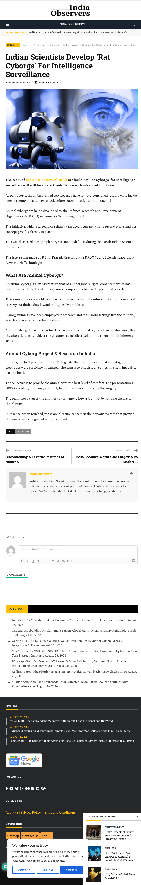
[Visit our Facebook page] (7, 788)
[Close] (137, 816)
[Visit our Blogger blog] (32, 788)
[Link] (63, 561)
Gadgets (12, 45)
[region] (47, 858)
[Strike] (37, 561)
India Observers (19, 82)
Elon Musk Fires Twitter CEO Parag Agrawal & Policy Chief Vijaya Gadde (120, 856)
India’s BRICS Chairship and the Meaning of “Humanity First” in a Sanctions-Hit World (69, 620)
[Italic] (27, 561)
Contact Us (30, 836)
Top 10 (47, 836)
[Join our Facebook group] (43, 788)
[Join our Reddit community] (37, 788)
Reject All (47, 869)
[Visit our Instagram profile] (22, 788)
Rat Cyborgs (23, 431)
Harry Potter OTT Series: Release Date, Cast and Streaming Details (119, 835)
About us (12, 812)
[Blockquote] (53, 561)
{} (68, 561)
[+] (73, 561)
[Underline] (32, 561)
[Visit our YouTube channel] (11, 788)
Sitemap (13, 836)
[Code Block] (58, 561)
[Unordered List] (48, 561)
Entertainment (114, 827)
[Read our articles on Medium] (27, 788)
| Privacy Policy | (31, 812)
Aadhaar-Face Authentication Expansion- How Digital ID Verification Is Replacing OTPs (69, 672)
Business (110, 848)
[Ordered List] (43, 561)
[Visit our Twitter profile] (17, 788)
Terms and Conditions (59, 812)
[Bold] (22, 561)
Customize (24, 869)
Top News (111, 869)
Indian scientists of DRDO (47, 180)
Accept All (72, 869)
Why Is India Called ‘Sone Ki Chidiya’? (120, 876)
